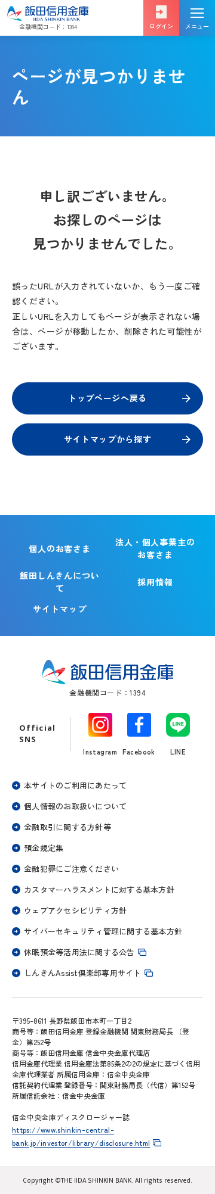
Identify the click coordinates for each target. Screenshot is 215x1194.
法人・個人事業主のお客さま (155, 548)
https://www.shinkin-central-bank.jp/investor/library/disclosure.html (81, 1136)
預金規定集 (43, 847)
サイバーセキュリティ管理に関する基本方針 (103, 931)
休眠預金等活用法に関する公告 (79, 952)
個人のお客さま (60, 548)
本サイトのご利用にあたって (75, 785)
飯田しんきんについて (60, 581)
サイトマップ (60, 609)
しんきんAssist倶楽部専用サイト (83, 972)
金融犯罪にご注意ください (71, 868)
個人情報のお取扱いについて (75, 806)
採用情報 (159, 584)
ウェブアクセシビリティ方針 (75, 910)
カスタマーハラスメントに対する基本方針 (99, 889)
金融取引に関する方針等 (67, 827)
